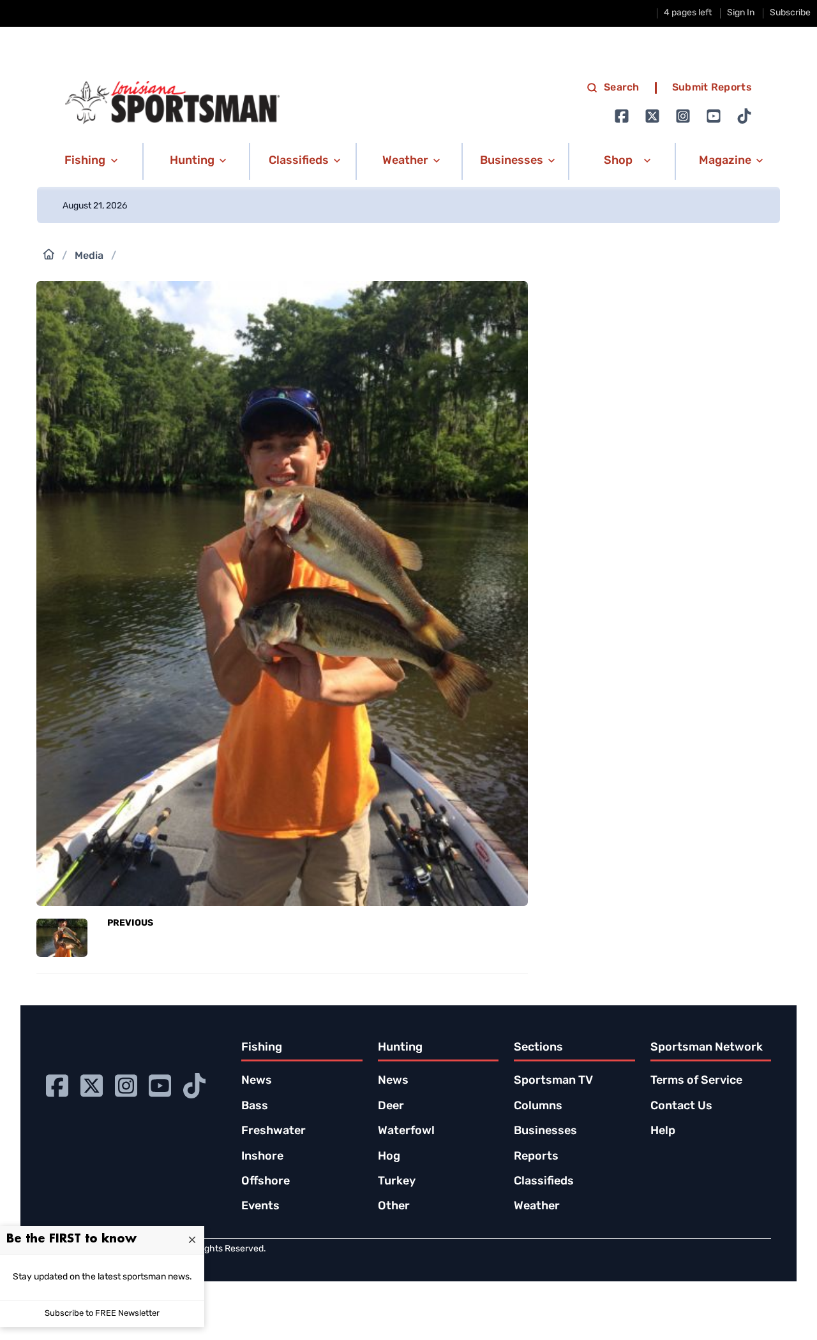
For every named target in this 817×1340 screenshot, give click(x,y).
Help (662, 1131)
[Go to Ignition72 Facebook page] (621, 116)
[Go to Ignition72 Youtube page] (713, 116)
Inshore (262, 1157)
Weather (537, 1207)
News (256, 1081)
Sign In (740, 13)
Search (622, 88)
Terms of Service (696, 1081)
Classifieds (544, 1182)
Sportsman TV (553, 1081)
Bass (254, 1106)
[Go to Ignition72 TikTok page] (744, 116)
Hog (389, 1157)
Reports (536, 1157)
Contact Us (681, 1106)
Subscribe (790, 13)
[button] (89, 161)
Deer (391, 1106)
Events (260, 1207)
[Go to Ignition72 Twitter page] (652, 116)
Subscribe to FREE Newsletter (102, 1313)
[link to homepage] (172, 102)
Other (394, 1207)
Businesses (545, 1131)
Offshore (265, 1182)
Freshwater (273, 1131)
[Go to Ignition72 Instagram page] (683, 116)
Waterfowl (406, 1131)
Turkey (397, 1182)
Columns (538, 1106)
